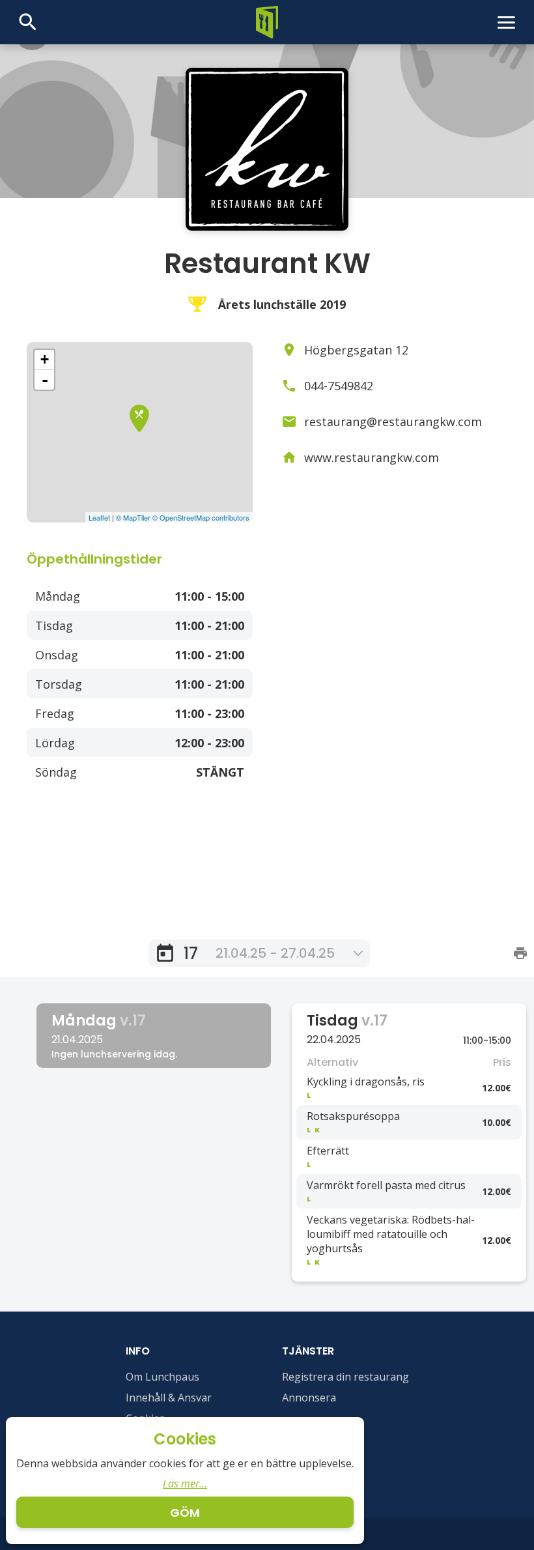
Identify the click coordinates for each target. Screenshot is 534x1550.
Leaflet (99, 517)
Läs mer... (185, 1483)
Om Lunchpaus (162, 1377)
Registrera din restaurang (345, 1377)
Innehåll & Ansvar (169, 1397)
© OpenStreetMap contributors (200, 517)
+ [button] (44, 359)
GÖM (185, 1512)
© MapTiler (133, 517)
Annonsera (309, 1397)
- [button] (44, 380)
